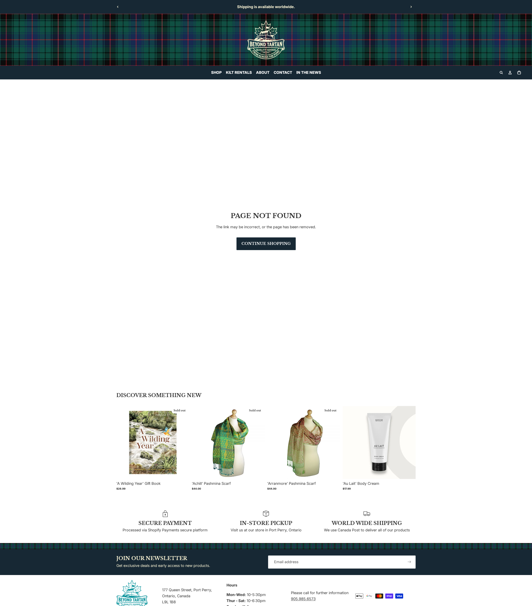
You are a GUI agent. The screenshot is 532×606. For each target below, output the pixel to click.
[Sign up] (409, 562)
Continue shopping (266, 243)
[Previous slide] (117, 6)
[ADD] (409, 472)
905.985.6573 (303, 599)
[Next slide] (411, 6)
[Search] (501, 72)
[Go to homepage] (266, 39)
